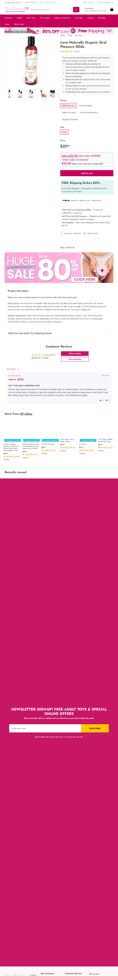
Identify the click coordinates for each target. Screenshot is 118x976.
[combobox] (54, 9)
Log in (85, 2)
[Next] (56, 93)
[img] (14, 376)
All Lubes (78, 35)
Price (62, 140)
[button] (100, 400)
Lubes (7, 24)
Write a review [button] (75, 354)
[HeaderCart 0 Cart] (111, 10)
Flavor (63, 100)
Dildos (19, 18)
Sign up (91, 2)
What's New (19, 24)
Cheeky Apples (86, 105)
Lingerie (90, 18)
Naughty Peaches (70, 119)
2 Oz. (64, 132)
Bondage (101, 18)
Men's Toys (31, 18)
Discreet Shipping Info (105, 2)
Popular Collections (62, 18)
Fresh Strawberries (89, 112)
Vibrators (8, 18)
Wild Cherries (68, 105)
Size (62, 127)
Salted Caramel (69, 112)
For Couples (45, 18)
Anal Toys (79, 18)
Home (62, 35)
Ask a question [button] (74, 359)
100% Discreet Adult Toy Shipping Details (30, 333)
